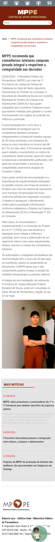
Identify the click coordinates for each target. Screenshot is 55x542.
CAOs (4, 39)
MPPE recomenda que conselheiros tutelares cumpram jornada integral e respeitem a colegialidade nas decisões (32, 42)
